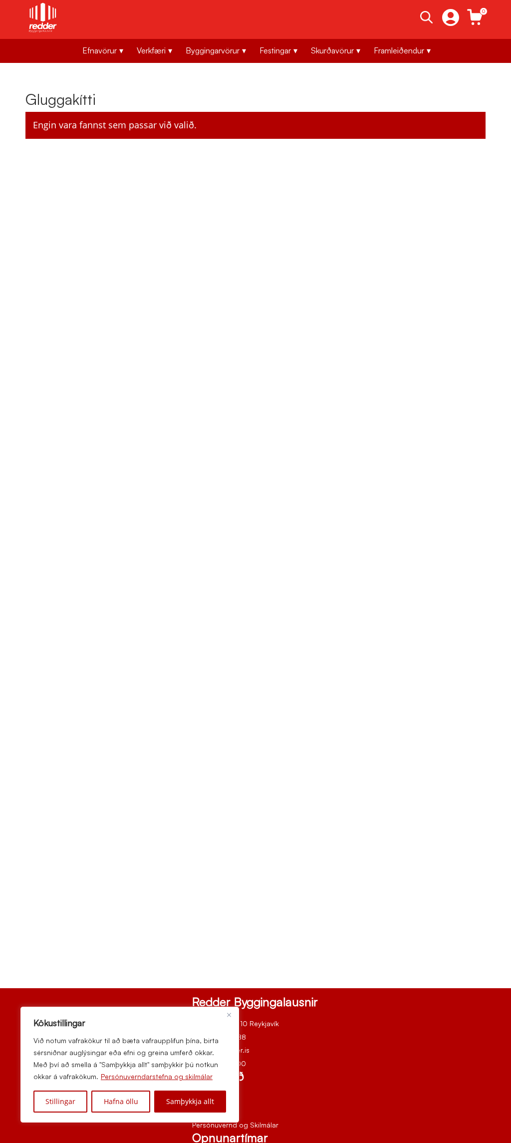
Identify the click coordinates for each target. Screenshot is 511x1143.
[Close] (229, 1015)
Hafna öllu (121, 1101)
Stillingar (60, 1101)
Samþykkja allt (190, 1101)
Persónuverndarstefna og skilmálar (157, 1076)
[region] (130, 1064)
